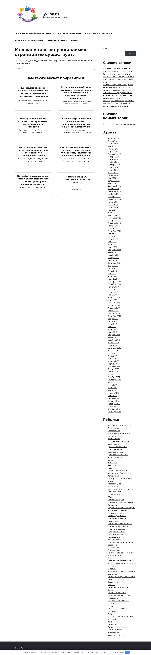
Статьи (111, 603)
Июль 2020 (113, 290)
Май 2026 (112, 146)
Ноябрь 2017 (113, 374)
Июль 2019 (112, 321)
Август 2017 (113, 382)
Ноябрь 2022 (114, 226)
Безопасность (114, 431)
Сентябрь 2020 (114, 284)
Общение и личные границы (121, 502)
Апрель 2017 (113, 393)
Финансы (112, 624)
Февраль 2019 (114, 335)
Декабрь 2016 (114, 404)
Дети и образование (117, 447)
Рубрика (112, 569)
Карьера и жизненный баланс (122, 479)
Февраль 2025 (114, 186)
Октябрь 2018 (114, 345)
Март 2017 (112, 396)
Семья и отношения (57, 40)
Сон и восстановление (118, 601)
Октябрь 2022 (114, 228)
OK (127, 652)
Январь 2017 (113, 401)
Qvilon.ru (50, 14)
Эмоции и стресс (116, 635)
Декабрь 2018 (114, 340)
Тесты (110, 606)
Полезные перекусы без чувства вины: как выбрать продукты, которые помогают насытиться (118, 87)
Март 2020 (112, 300)
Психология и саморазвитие (29, 40)
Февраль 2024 (114, 218)
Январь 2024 (113, 221)
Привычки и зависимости (120, 524)
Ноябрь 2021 (113, 258)
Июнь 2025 (113, 175)
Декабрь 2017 (114, 372)
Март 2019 (112, 332)
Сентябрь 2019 (114, 316)
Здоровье (112, 468)
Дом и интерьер (115, 449)
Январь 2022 (113, 252)
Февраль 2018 (114, 366)
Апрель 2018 (113, 361)
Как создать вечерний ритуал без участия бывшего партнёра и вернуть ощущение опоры (118, 103)
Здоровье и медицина (118, 471)
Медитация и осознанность (98, 33)
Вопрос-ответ (114, 439)
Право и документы (117, 516)
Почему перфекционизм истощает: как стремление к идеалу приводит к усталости (33, 122)
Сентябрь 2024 (114, 199)
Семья (110, 590)
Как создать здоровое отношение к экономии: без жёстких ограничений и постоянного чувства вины (33, 92)
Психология (113, 548)
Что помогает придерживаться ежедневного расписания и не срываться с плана (117, 95)
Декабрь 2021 (114, 255)
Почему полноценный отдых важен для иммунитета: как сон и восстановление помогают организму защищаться (75, 92)
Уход (110, 622)
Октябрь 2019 (114, 313)
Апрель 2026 (113, 149)
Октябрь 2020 (114, 282)
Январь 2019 (113, 337)
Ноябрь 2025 (113, 162)
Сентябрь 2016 (114, 412)
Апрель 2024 (114, 213)
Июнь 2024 (113, 207)
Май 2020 (112, 295)
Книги (111, 481)
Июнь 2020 (113, 292)
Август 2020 (113, 287)
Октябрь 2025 (114, 165)
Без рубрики (114, 428)
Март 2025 (112, 183)
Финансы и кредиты (117, 627)
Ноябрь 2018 (113, 343)
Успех (110, 614)
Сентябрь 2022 (114, 231)
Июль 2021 (112, 268)
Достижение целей (117, 452)
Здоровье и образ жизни (69, 33)
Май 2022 (112, 242)
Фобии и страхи (115, 630)
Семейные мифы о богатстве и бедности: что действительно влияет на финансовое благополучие (76, 122)
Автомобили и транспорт (119, 425)
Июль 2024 (113, 205)
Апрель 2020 (114, 297)
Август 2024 (113, 202)
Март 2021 (112, 279)
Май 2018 (112, 359)
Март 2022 (112, 247)
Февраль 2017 (114, 398)
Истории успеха (115, 476)
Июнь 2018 (113, 356)
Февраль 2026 (114, 154)
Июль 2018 (112, 353)
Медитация (113, 486)
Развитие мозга (115, 555)
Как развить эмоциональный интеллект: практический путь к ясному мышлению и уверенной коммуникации (75, 151)
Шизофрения (114, 632)
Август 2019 (113, 319)
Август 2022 (113, 234)
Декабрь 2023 (114, 223)
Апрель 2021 (113, 276)
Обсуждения (114, 494)
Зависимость (114, 465)
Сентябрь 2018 (114, 348)
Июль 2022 (113, 236)
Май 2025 (112, 178)
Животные (113, 463)
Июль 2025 (113, 173)
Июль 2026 (113, 141)
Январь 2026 (113, 157)
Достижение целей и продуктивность (34, 33)
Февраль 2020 (114, 303)
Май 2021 (112, 274)
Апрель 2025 (113, 181)
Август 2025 (113, 170)
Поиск (106, 49)
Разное (111, 558)
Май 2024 (112, 210)
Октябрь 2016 (114, 409)
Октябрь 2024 (114, 197)
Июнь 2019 (112, 324)
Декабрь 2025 (114, 159)
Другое (111, 460)
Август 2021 (113, 266)
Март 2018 (112, 364)
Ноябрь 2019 (113, 311)
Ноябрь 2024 (114, 194)
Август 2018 (113, 351)
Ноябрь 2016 (113, 406)
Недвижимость (115, 492)
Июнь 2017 (112, 388)
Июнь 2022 (113, 239)
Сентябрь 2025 (114, 167)
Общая (111, 497)
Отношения (113, 505)
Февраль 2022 (114, 250)
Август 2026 (113, 138)
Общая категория (116, 500)
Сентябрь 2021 (114, 263)
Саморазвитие (114, 582)
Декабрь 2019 (114, 308)
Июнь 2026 (113, 144)
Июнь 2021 (112, 271)
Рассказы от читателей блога (121, 561)
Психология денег (116, 550)
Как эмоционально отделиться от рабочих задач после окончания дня (118, 79)
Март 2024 (112, 215)
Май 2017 (112, 390)
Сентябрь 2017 (114, 380)
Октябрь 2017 (114, 377)
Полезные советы (116, 513)
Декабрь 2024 (114, 191)
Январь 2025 (113, 189)
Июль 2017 (112, 385)
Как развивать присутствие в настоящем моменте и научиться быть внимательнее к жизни (118, 71)
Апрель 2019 (113, 329)
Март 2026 (112, 152)
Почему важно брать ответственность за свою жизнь (76, 179)
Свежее (74, 40)
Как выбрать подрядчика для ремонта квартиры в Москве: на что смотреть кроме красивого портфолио (33, 180)
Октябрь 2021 (114, 260)
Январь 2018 (113, 369)
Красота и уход (114, 484)
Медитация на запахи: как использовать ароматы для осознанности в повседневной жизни (33, 151)
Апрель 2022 (114, 244)
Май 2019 (112, 327)
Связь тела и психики (118, 587)
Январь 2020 (114, 305)
